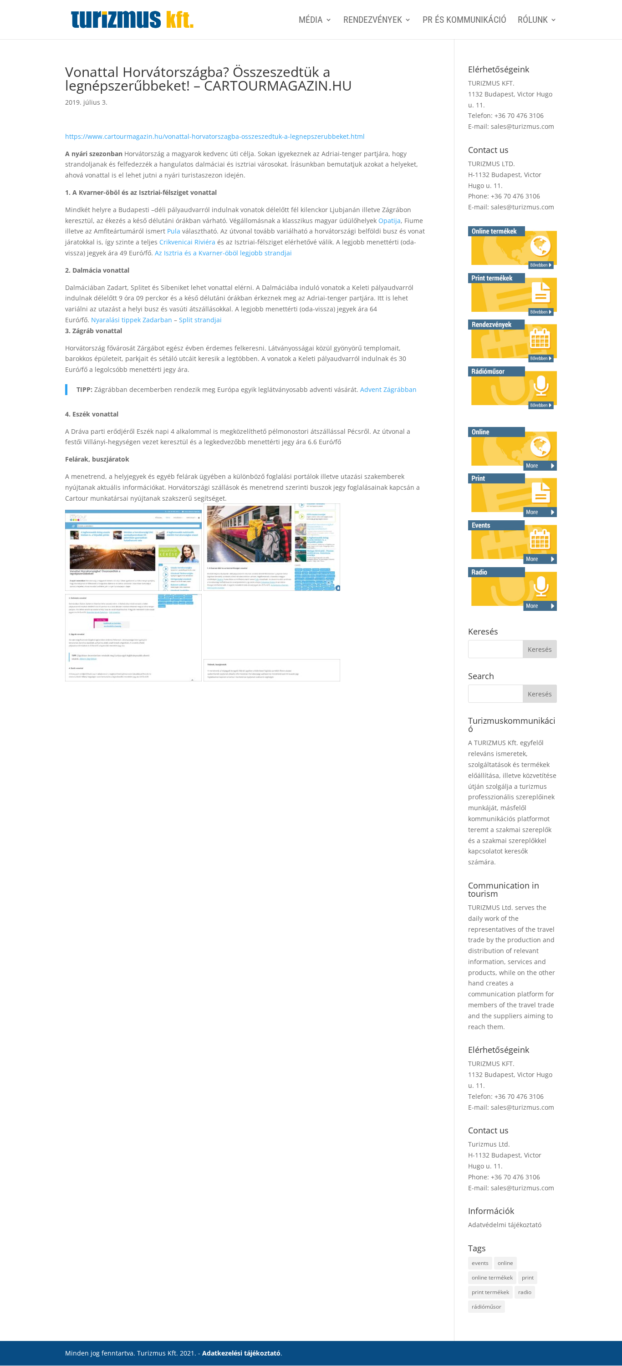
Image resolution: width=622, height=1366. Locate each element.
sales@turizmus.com (522, 126)
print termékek (490, 1292)
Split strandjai (200, 319)
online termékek (492, 1277)
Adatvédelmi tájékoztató (504, 1224)
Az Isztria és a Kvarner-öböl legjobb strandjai (223, 253)
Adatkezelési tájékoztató (241, 1353)
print (528, 1277)
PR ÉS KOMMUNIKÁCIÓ (464, 20)
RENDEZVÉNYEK (372, 20)
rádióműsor (486, 1306)
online (505, 1263)
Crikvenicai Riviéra (187, 242)
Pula (173, 231)
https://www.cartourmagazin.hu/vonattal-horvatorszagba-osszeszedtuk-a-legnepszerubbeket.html (215, 136)
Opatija (389, 220)
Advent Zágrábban (388, 389)
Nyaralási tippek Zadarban (131, 319)
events (480, 1263)
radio (524, 1292)
